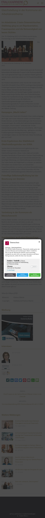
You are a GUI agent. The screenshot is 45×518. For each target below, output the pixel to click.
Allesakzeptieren (35, 275)
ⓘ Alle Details (11, 270)
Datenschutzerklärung (16, 247)
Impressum (7, 247)
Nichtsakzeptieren (22, 275)
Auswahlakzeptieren (10, 275)
